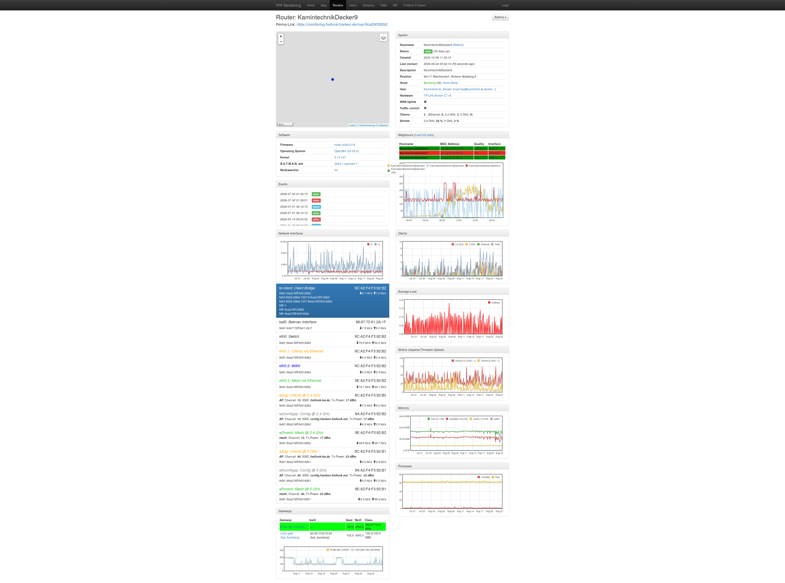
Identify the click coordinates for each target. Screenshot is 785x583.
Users (353, 5)
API (395, 5)
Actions (500, 17)
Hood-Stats (450, 83)
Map (324, 5)
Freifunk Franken (415, 5)
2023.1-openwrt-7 (346, 164)
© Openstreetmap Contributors (373, 125)
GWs (383, 5)
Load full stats (424, 135)
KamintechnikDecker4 (414, 148)
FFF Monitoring (288, 5)
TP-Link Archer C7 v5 (437, 95)
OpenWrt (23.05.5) (346, 151)
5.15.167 (340, 157)
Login (505, 5)
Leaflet (352, 125)
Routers (338, 5)
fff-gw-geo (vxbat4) (292, 527)
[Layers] (383, 37)
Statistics (368, 5)
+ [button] (281, 36)
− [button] (281, 41)
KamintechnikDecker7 (414, 153)
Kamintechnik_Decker (438, 89)
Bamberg (430, 83)
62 (336, 170)
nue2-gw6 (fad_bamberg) (290, 535)
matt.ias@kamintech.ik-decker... (474, 89)
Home (311, 5)
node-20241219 (344, 145)
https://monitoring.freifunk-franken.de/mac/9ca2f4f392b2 (342, 24)
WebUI (458, 45)
